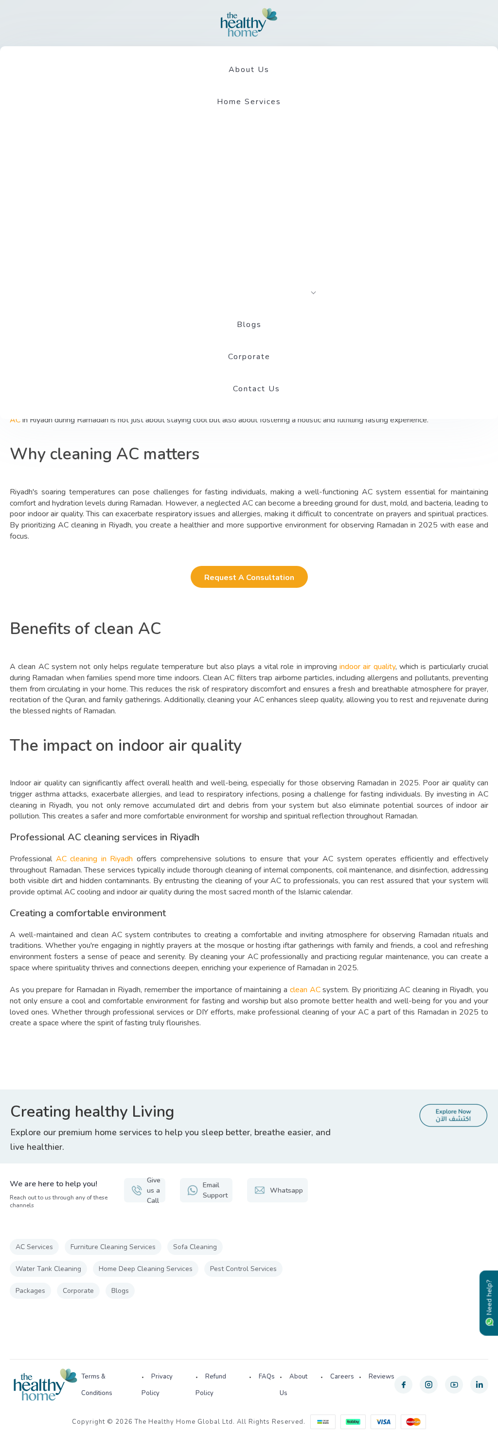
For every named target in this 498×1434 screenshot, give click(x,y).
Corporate (249, 357)
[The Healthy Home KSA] (249, 22)
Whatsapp (286, 1190)
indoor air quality (367, 666)
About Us (249, 69)
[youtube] (454, 1385)
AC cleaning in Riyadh (94, 858)
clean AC (305, 989)
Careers (342, 1376)
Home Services (249, 102)
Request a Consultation (249, 577)
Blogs (249, 324)
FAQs (267, 1376)
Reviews (381, 1376)
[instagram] (429, 1385)
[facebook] (403, 1385)
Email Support (215, 1190)
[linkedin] (479, 1385)
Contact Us (256, 389)
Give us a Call (153, 1190)
